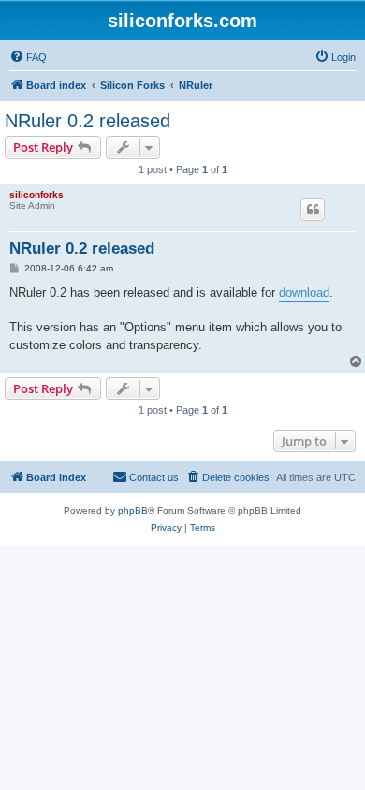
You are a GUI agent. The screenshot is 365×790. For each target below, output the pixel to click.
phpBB (133, 510)
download (304, 292)
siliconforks (36, 194)
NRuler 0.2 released (87, 120)
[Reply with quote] (312, 209)
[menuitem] (28, 57)
